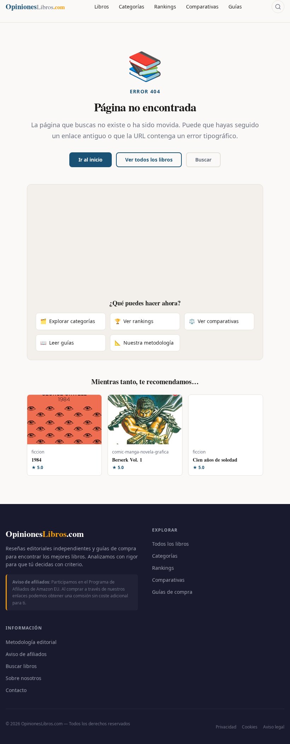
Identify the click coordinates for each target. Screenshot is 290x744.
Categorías (131, 6)
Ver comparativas (214, 321)
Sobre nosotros (23, 678)
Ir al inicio (91, 159)
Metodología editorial (31, 642)
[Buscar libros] (278, 6)
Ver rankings (134, 321)
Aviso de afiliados (26, 654)
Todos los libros (170, 543)
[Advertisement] (145, 246)
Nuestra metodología (144, 342)
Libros (101, 6)
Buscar (203, 159)
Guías (235, 6)
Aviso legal (273, 727)
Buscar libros (21, 666)
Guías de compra (172, 591)
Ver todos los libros (149, 159)
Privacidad (226, 727)
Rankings (165, 6)
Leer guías (57, 342)
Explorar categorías (67, 321)
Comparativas (202, 6)
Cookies (249, 727)
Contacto (16, 690)
